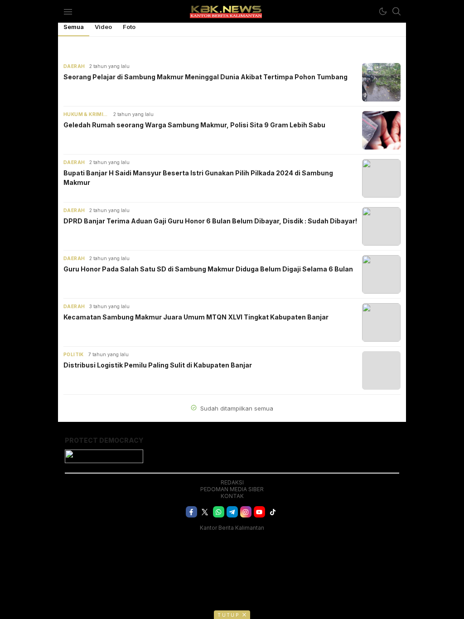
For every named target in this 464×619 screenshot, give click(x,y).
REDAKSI (232, 482)
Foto (129, 26)
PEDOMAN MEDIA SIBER (232, 489)
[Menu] (68, 11)
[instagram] (245, 511)
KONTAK (232, 496)
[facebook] (191, 511)
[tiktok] (273, 511)
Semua (73, 26)
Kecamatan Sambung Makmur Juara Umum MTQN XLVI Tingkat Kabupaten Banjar (196, 317)
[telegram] (232, 511)
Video (103, 26)
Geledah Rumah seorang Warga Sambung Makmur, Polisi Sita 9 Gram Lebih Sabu (194, 125)
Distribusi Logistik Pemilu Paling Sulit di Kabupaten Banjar (157, 365)
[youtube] (259, 511)
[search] (396, 11)
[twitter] (205, 511)
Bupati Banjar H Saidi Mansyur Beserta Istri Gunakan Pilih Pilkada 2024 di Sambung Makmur (198, 177)
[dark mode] (383, 11)
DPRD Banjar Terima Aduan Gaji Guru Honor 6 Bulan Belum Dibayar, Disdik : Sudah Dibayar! (210, 221)
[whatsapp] (218, 511)
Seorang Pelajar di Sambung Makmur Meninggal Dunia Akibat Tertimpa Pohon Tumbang (205, 77)
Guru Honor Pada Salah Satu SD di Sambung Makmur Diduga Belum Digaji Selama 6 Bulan (208, 269)
